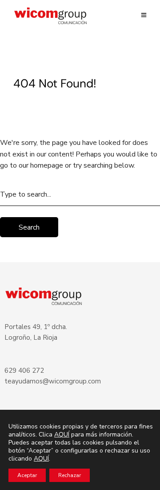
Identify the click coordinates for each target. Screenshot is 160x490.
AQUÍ (61, 434)
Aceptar (27, 475)
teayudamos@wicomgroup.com (52, 381)
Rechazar (69, 475)
